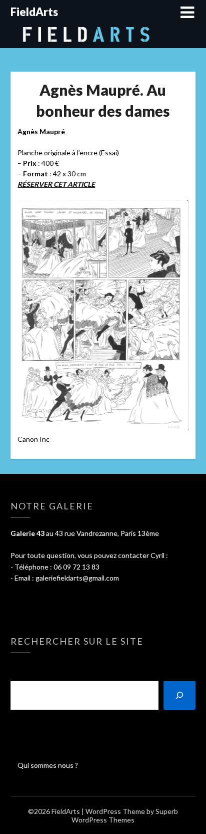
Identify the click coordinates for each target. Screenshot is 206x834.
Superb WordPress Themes (125, 815)
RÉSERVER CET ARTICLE (56, 184)
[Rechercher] (180, 695)
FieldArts (34, 12)
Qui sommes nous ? (48, 765)
